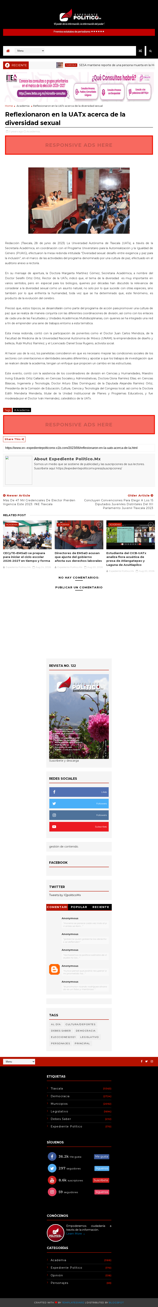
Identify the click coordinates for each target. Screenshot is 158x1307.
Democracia (86, 1030)
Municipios (59, 1103)
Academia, (33, 131)
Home (9, 105)
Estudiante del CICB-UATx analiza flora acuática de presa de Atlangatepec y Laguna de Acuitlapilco (126, 559)
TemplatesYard (73, 1302)
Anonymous (70, 918)
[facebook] (141, 1061)
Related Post (14, 515)
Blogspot (116, 1302)
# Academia (21, 410)
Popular (79, 907)
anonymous (70, 965)
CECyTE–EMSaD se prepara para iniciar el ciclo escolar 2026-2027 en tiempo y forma (26, 557)
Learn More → (75, 1233)
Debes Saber (61, 1030)
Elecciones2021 (63, 1037)
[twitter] (146, 1061)
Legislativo (89, 1037)
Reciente (100, 907)
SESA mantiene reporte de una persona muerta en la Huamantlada (108, 65)
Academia (23, 105)
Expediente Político (66, 1126)
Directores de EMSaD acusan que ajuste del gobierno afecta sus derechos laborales (78, 557)
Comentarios (57, 907)
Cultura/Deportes (80, 1024)
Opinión (57, 1275)
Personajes (60, 1043)
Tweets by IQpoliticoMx (65, 895)
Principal (82, 1043)
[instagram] (152, 1061)
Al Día (56, 1024)
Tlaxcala (55, 65)
